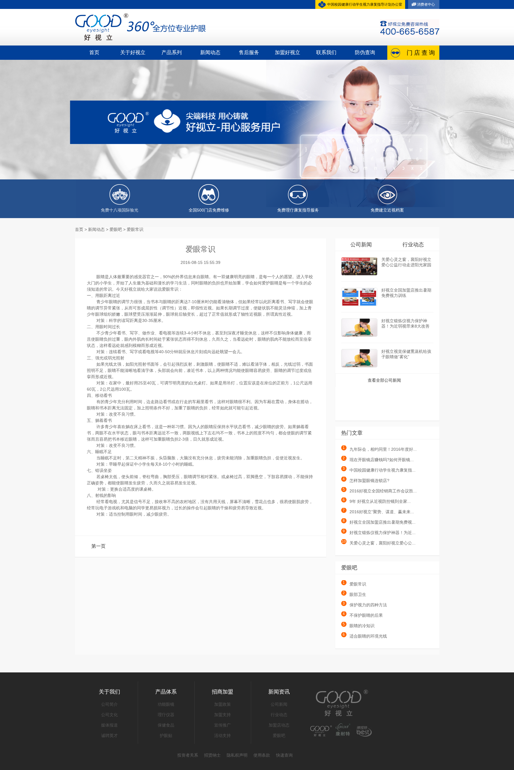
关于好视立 (132, 52)
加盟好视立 (287, 52)
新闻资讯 (279, 692)
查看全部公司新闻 (384, 380)
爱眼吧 (279, 735)
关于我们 (109, 692)
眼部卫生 (354, 594)
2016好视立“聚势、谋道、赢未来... (378, 511)
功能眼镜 (166, 704)
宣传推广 (222, 725)
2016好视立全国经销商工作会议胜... (380, 491)
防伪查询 (365, 52)
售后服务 (249, 52)
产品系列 (172, 52)
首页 (94, 52)
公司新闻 (361, 245)
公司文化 (109, 714)
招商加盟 (222, 692)
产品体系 (166, 692)
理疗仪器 (166, 714)
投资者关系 (187, 755)
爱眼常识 (354, 584)
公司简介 (109, 704)
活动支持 (222, 735)
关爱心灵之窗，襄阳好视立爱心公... (379, 543)
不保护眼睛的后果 (363, 615)
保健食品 (166, 725)
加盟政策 (222, 704)
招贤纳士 (212, 755)
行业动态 (413, 245)
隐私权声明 (237, 755)
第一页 (98, 546)
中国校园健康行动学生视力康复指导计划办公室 (364, 4)
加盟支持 (222, 714)
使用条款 (261, 755)
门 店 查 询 (421, 52)
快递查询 (284, 755)
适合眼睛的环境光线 (365, 636)
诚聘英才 (109, 735)
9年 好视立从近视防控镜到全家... (377, 501)
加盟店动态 (279, 725)
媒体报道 (109, 725)
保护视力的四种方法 (365, 604)
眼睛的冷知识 (358, 625)
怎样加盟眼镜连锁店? (366, 480)
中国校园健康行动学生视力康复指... (379, 470)
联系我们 (326, 52)
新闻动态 (210, 52)
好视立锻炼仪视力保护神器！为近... (379, 532)
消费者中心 (426, 4)
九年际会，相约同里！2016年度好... (380, 449)
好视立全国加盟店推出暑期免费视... (379, 522)
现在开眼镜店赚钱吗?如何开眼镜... (378, 459)
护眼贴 (166, 735)
